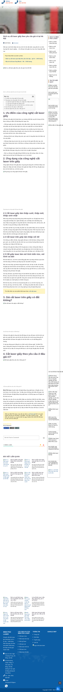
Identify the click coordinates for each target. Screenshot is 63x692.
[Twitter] (54, 2)
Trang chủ (28, 31)
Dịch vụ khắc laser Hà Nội (53, 71)
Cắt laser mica (23, 636)
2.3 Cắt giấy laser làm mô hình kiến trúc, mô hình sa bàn (19, 105)
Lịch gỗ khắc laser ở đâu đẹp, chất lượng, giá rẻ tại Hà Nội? (38, 599)
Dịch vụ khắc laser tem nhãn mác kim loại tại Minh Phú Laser (37, 474)
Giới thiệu (36, 637)
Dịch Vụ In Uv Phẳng (53, 75)
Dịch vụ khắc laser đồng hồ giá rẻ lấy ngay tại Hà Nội (17, 474)
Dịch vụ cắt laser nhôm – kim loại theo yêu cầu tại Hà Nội (17, 614)
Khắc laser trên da (24, 646)
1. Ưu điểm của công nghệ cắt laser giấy (13, 98)
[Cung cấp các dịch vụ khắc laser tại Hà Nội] (10, 8)
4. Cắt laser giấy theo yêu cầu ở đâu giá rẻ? (14, 108)
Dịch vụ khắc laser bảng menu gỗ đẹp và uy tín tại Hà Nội (38, 461)
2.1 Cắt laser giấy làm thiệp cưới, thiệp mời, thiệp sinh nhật (20, 101)
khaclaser (15, 43)
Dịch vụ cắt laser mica (52, 56)
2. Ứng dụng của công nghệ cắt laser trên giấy (15, 100)
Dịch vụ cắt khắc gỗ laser (53, 52)
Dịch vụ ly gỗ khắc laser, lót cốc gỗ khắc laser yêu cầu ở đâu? (17, 599)
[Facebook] (44, 2)
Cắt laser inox (22, 649)
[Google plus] (58, 2)
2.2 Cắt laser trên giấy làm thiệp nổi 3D (15, 103)
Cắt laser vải (22, 644)
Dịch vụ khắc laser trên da (53, 66)
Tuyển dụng (37, 639)
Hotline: (8, 1)
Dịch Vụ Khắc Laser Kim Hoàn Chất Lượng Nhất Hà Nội (17, 461)
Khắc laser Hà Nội (24, 652)
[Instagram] (47, 2)
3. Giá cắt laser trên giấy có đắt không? (13, 106)
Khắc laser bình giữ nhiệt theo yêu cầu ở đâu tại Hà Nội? (38, 614)
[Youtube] (51, 2)
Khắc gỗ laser (22, 641)
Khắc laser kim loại (24, 638)
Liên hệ (36, 642)
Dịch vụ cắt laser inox (52, 47)
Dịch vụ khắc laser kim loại (53, 42)
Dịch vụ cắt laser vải (52, 61)
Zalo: (20, 1)
